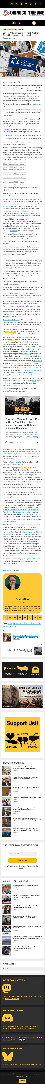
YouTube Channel (31, 23)
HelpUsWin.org (26, 354)
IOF (25, 347)
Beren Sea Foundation (26, 514)
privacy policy (30, 866)
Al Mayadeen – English (10, 570)
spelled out (21, 247)
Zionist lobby (36, 623)
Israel (10, 623)
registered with (9, 206)
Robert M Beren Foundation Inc (17, 512)
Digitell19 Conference (21, 375)
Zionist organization (10, 626)
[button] (7, 24)
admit (34, 380)
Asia (5, 29)
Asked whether (8, 449)
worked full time (10, 331)
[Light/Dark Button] (14, 23)
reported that (23, 221)
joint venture (13, 231)
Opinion (21, 29)
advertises (16, 119)
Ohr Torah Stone (26, 534)
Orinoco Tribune (22, 1037)
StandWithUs (37, 361)
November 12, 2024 (10, 38)
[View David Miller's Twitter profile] (22, 594)
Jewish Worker (26, 468)
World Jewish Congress (33, 370)
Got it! (22, 1081)
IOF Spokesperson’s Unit (22, 363)
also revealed (15, 462)
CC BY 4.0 (16, 1040)
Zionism (27, 623)
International (12, 29)
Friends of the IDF (10, 532)
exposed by (9, 385)
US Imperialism (18, 623)
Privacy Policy (24, 1076)
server (13, 1026)
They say (6, 129)
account (12, 998)
